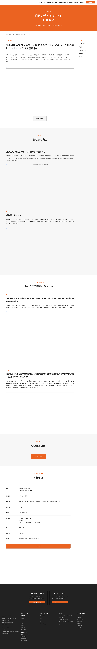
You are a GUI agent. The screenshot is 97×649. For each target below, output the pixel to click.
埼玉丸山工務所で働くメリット (66, 2)
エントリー (82, 2)
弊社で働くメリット (44, 613)
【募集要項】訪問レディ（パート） (23, 34)
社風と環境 (54, 2)
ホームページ (42, 2)
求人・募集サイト (10, 34)
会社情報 (49, 2)
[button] (90, 2)
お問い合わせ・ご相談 (37, 594)
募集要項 (76, 2)
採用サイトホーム (24, 613)
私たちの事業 (23, 632)
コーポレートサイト (59, 594)
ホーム (3, 34)
